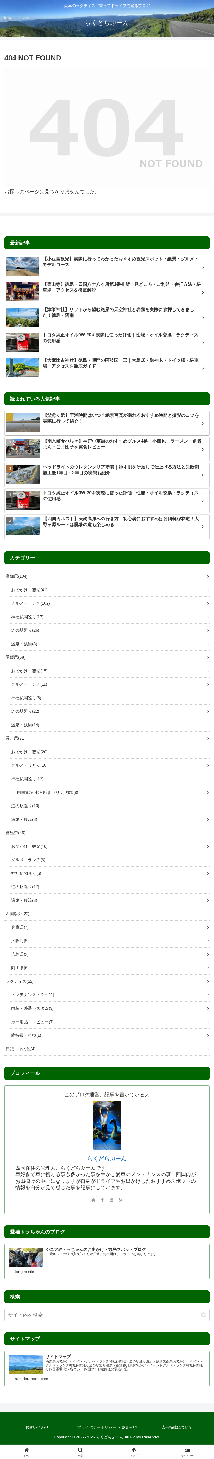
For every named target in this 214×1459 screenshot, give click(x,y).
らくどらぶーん (107, 1159)
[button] (204, 1315)
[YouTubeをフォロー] (111, 1199)
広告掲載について (177, 1427)
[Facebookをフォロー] (102, 1199)
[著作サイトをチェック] (93, 1199)
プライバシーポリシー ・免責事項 (107, 1427)
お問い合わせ (37, 1427)
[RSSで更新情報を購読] (120, 1199)
